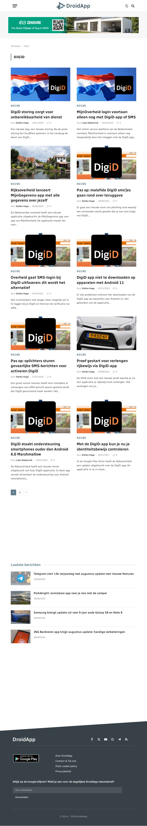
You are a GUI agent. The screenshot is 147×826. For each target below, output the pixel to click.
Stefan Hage (22, 123)
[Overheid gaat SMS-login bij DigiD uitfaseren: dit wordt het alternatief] (40, 250)
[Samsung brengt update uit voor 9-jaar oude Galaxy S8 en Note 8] (20, 617)
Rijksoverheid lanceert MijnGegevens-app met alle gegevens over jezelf (35, 195)
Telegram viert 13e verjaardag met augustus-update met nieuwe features (84, 573)
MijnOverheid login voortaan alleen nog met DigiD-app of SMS (106, 114)
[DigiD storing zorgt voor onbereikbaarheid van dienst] (40, 84)
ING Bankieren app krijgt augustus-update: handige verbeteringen (79, 632)
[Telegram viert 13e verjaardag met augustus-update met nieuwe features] (20, 578)
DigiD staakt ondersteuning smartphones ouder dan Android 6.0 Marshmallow (39, 449)
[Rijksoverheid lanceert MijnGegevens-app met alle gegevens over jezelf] (40, 162)
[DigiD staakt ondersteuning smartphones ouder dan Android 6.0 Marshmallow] (40, 416)
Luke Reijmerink (90, 123)
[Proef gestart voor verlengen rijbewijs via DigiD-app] (106, 333)
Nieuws (15, 106)
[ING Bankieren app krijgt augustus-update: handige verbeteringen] (20, 636)
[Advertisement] (73, 529)
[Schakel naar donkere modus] (126, 6)
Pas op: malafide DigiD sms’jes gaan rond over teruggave (104, 192)
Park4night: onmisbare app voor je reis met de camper (70, 593)
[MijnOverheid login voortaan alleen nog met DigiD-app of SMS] (106, 84)
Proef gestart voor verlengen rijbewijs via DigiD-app (102, 363)
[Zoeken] (132, 6)
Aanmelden (21, 797)
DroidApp (15, 46)
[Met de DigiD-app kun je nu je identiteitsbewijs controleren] (106, 416)
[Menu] (15, 6)
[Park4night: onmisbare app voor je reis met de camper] (20, 598)
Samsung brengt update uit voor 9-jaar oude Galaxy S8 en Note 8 (78, 612)
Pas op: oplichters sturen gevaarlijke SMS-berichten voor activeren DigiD (39, 365)
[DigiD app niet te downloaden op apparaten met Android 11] (106, 250)
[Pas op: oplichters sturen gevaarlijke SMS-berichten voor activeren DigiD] (40, 333)
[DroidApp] (73, 6)
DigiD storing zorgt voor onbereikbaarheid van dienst (36, 114)
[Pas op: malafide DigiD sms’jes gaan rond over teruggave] (106, 162)
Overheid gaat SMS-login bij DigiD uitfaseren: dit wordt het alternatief (38, 282)
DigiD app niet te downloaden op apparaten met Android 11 (106, 280)
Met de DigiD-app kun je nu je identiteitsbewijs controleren (103, 446)
